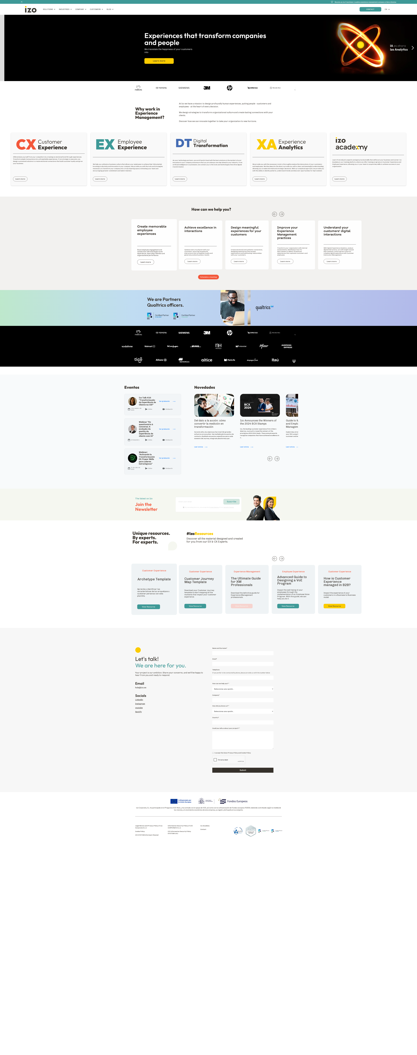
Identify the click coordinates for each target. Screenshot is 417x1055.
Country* (215, 717)
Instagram (140, 704)
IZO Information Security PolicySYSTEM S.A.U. (179, 832)
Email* (214, 659)
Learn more (155, 61)
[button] (49, 9)
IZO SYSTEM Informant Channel (146, 835)
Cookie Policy (140, 831)
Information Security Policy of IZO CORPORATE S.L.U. (180, 827)
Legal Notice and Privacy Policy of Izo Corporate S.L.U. (148, 827)
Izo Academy (204, 826)
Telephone (216, 670)
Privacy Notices (214, 507)
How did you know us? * (220, 706)
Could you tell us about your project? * (226, 728)
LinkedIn (139, 700)
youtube (139, 708)
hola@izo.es (140, 687)
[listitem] (154, 247)
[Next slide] (282, 214)
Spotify (138, 712)
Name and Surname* (219, 648)
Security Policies (228, 507)
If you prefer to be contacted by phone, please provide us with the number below (241, 673)
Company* (216, 695)
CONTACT (370, 9)
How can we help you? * (220, 683)
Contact (203, 829)
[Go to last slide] (274, 214)
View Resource (148, 607)
